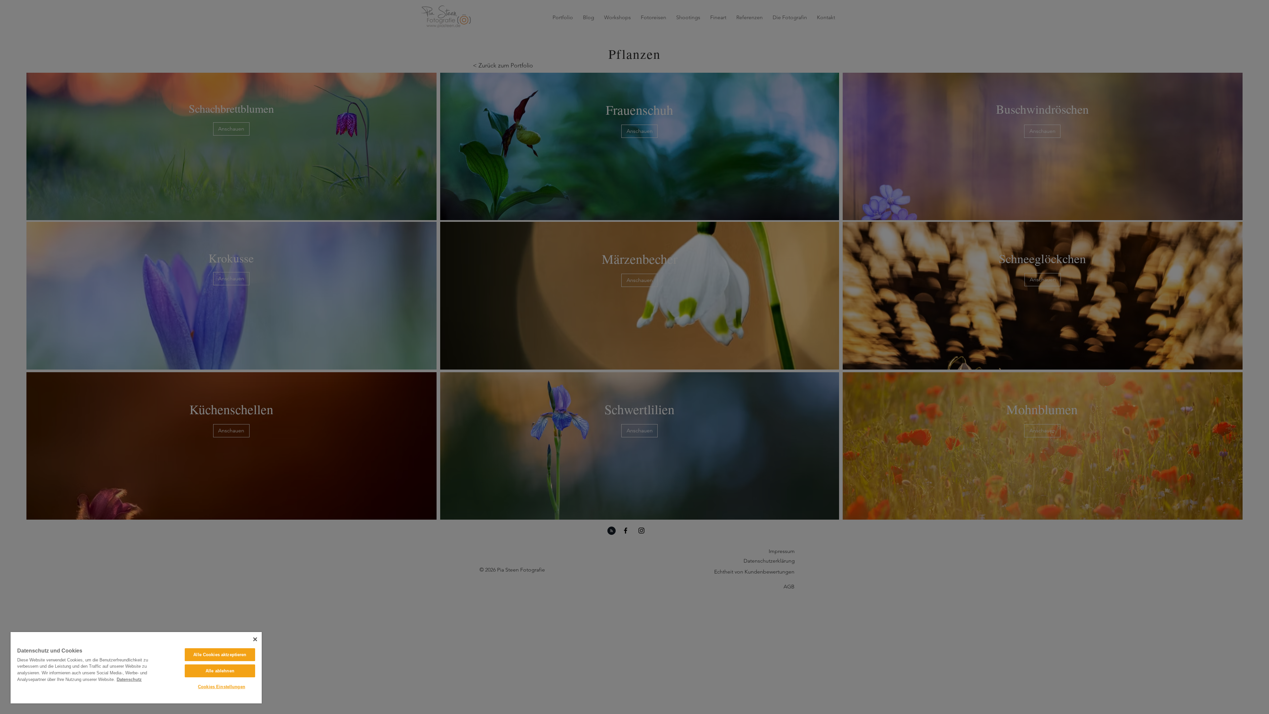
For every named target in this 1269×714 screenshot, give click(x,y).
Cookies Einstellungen (221, 686)
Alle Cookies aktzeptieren (219, 654)
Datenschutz (129, 679)
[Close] (255, 639)
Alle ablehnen (220, 670)
